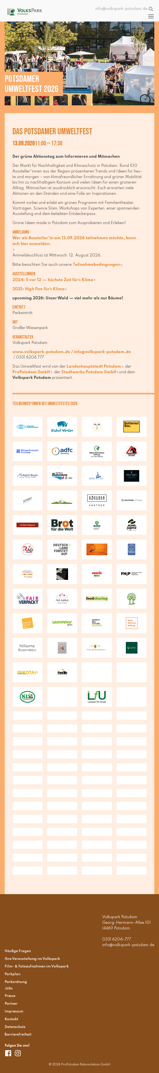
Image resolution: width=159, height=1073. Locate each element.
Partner (11, 1003)
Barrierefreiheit (18, 1034)
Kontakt (11, 1019)
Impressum (14, 1011)
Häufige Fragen (18, 951)
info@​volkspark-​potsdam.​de (102, 352)
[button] (151, 16)
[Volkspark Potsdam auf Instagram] (17, 1053)
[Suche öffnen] (150, 8)
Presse (10, 996)
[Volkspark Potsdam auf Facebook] (9, 1053)
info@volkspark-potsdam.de (128, 945)
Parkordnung (16, 982)
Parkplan (12, 974)
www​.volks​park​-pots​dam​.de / (43, 352)
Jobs (9, 988)
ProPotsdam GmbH (31, 372)
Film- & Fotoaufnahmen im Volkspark (37, 966)
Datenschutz (15, 1027)
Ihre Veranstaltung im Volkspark (32, 958)
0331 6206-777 (116, 939)
